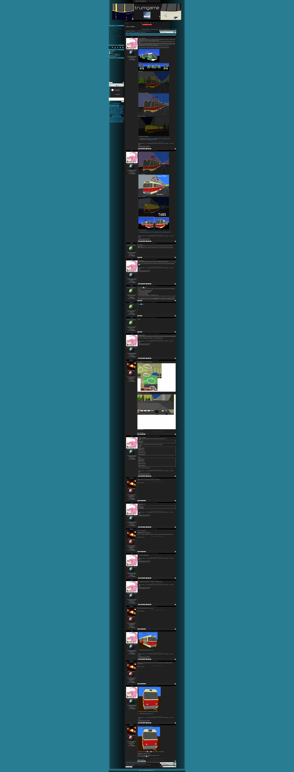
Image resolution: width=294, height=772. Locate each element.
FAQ (111, 34)
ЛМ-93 (111, 112)
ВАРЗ (112, 53)
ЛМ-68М (121, 111)
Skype (110, 118)
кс (113, 103)
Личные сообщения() (146, 29)
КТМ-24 (113, 108)
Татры (142, 32)
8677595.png (148, 138)
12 (139, 764)
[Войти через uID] (110, 47)
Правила (112, 41)
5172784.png (150, 139)
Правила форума (166, 29)
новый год (118, 114)
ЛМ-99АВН (120, 109)
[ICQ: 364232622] (143, 434)
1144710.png (142, 139)
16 (156, 606)
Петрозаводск (112, 117)
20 (158, 724)
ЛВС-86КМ (120, 112)
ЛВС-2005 (121, 105)
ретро (115, 103)
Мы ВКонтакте (113, 43)
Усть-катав (121, 107)
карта (122, 122)
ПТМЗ (117, 108)
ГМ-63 (111, 108)
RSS (153, 22)
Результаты (111, 55)
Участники (161, 29)
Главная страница (114, 27)
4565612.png (148, 649)
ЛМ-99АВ (121, 108)
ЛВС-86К (118, 113)
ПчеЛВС (111, 111)
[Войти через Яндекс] (118, 47)
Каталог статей (113, 30)
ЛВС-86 (114, 114)
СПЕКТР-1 (131, 360)
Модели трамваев (136, 32)
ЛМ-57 (118, 111)
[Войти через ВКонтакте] (112, 47)
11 (138, 764)
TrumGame (112, 39)
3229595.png (156, 232)
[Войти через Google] (120, 47)
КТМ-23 (117, 107)
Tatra (123, 118)
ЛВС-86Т (122, 113)
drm (132, 36)
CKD (111, 52)
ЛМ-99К (115, 109)
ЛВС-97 (112, 109)
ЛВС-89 (110, 113)
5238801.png (148, 713)
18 (156, 661)
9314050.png (156, 138)
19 (157, 685)
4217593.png (164, 138)
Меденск (122, 117)
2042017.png (148, 232)
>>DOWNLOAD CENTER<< (116, 29)
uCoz (154, 770)
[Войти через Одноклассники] (123, 47)
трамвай (114, 105)
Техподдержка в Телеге (147, 24)
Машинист (131, 302)
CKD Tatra (112, 122)
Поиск (172, 29)
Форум (111, 32)
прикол (139, 304)
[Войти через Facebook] (115, 47)
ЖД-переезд (117, 117)
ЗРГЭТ (114, 113)
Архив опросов (117, 55)
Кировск (121, 120)
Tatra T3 (116, 118)
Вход (151, 22)
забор (114, 107)
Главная (141, 22)
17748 (131, 243)
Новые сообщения (154, 29)
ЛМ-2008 (111, 107)
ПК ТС (118, 120)
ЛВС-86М (115, 112)
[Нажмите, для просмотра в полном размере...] (153, 70)
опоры (118, 103)
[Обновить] (123, 82)
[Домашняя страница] (149, 148)
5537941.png (165, 232)
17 (157, 630)
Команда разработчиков (115, 36)
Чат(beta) (112, 37)
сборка (120, 118)
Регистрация (146, 22)
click (139, 237)
